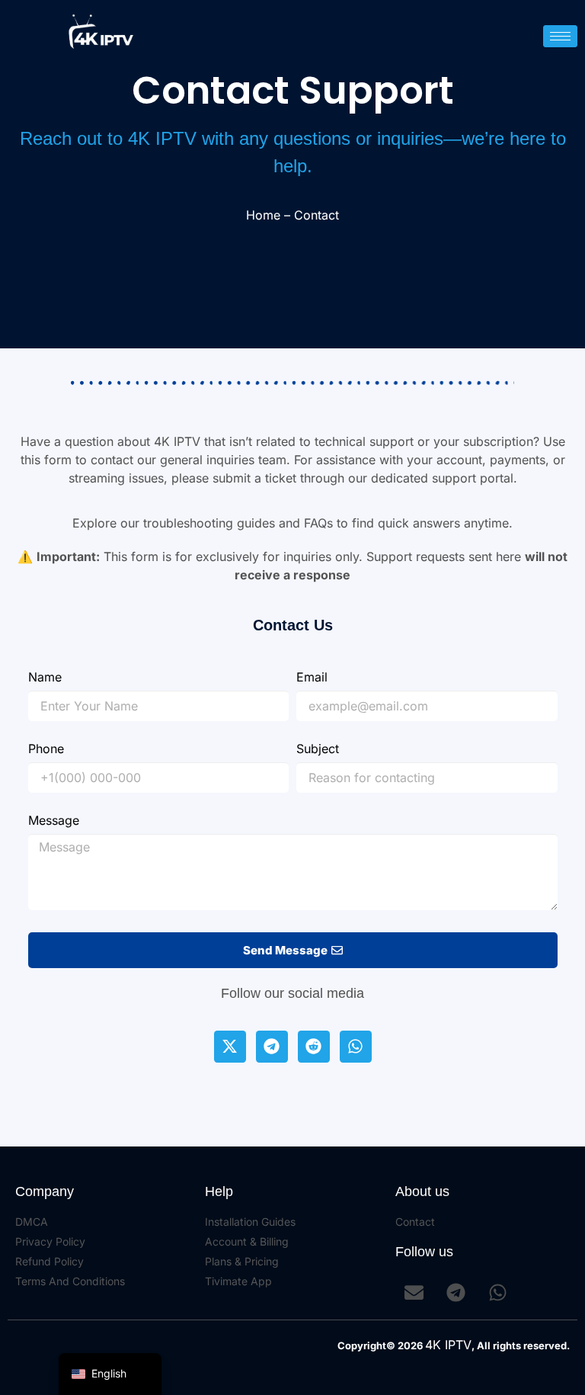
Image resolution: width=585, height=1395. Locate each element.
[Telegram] (272, 1047)
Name (45, 678)
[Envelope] (414, 1293)
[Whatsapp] (356, 1047)
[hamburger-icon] (560, 36)
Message (53, 821)
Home (263, 215)
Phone (46, 749)
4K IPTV (448, 1344)
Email (312, 678)
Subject (317, 749)
